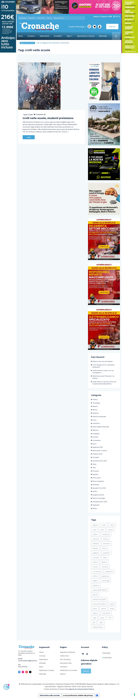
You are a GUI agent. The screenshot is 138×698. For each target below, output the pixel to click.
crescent (96, 539)
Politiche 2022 (97, 454)
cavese (110, 530)
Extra (94, 420)
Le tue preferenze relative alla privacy (78, 695)
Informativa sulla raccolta (50, 695)
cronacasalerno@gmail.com (27, 661)
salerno (95, 613)
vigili (101, 622)
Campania (96, 434)
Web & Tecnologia (98, 498)
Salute (94, 508)
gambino (106, 553)
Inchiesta (95, 413)
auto (104, 525)
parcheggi (105, 581)
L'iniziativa (96, 423)
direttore (96, 544)
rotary (112, 608)
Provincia (95, 471)
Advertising (22, 18)
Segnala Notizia (59, 18)
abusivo (95, 525)
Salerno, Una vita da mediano (102, 361)
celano (95, 534)
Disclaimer (31, 18)
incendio (96, 557)
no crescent (97, 571)
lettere (95, 562)
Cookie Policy (107, 657)
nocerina (105, 567)
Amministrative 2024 (99, 502)
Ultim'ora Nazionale (99, 417)
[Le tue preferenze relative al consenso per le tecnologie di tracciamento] (134, 694)
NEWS (104, 562)
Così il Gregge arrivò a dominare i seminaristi (103, 366)
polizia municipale (99, 599)
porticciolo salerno (99, 604)
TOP (110, 618)
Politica (95, 399)
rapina (103, 608)
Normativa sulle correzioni (66, 665)
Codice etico (41, 18)
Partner (49, 18)
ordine (95, 576)
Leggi (28, 137)
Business (95, 474)
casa (94, 530)
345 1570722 (23, 667)
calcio (112, 525)
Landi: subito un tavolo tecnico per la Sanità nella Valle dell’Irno (104, 383)
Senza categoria (98, 481)
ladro (105, 557)
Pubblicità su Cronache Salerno (68, 672)
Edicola (86, 671)
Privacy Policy (106, 653)
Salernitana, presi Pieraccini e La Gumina (103, 377)
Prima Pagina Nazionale (100, 427)
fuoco (104, 548)
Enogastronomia (98, 495)
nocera (95, 567)
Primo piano (96, 478)
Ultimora (95, 430)
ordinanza (109, 571)
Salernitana (44, 36)
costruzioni (106, 534)
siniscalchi (106, 613)
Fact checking (65, 659)
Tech (94, 468)
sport (102, 618)
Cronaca (30, 36)
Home (20, 36)
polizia (95, 595)
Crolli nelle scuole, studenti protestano (48, 118)
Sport (69, 36)
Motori (94, 410)
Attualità (57, 36)
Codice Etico (64, 656)
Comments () (40, 114)
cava (102, 530)
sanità (94, 491)
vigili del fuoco (98, 627)
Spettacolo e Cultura (85, 36)
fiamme (95, 548)
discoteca (106, 544)
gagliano (96, 553)
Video (94, 464)
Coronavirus (96, 440)
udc (94, 622)
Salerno (95, 406)
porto (112, 604)
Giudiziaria (96, 505)
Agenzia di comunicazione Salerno (81, 689)
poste (95, 608)
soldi (94, 618)
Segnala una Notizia (67, 652)
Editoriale (103, 36)
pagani (95, 581)
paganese (105, 576)
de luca (105, 539)
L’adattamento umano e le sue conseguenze (52, 43)
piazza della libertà (100, 590)
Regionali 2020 (97, 447)
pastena (96, 585)
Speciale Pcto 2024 (99, 488)
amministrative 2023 (99, 461)
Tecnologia (96, 403)
